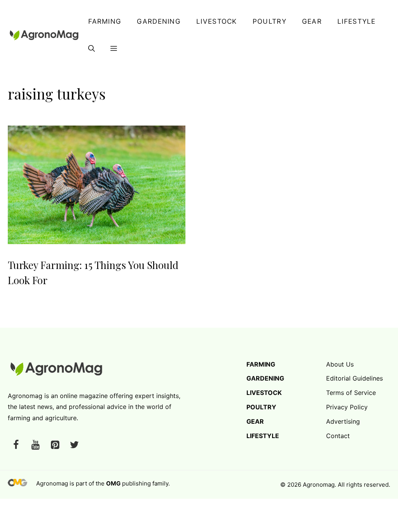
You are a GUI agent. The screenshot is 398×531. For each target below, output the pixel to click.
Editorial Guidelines (354, 378)
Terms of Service (351, 393)
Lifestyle (356, 21)
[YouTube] (35, 445)
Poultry (269, 21)
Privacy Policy (347, 407)
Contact (338, 436)
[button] (91, 48)
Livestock (216, 21)
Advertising (343, 421)
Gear (312, 21)
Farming (104, 21)
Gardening (159, 21)
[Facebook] (16, 445)
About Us (340, 364)
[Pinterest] (55, 445)
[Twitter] (74, 445)
